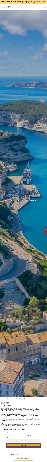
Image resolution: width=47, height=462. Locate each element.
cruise (13, 398)
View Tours (23, 445)
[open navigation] (45, 7)
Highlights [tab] (19, 459)
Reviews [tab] (27, 459)
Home (4, 398)
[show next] (45, 459)
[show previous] (1, 459)
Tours (8, 398)
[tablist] (23, 459)
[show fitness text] (30, 435)
